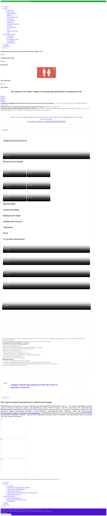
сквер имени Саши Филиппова (29, 413)
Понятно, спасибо (6, 514)
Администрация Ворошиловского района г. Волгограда (15, 1)
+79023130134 (86, 108)
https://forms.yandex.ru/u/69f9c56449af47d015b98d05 (46, 121)
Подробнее (4, 513)
